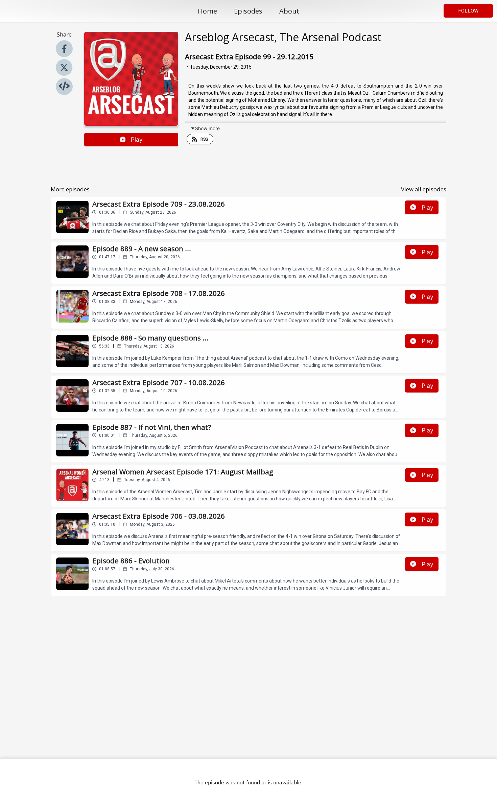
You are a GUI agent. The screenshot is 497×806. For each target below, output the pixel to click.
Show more (207, 128)
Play (137, 139)
